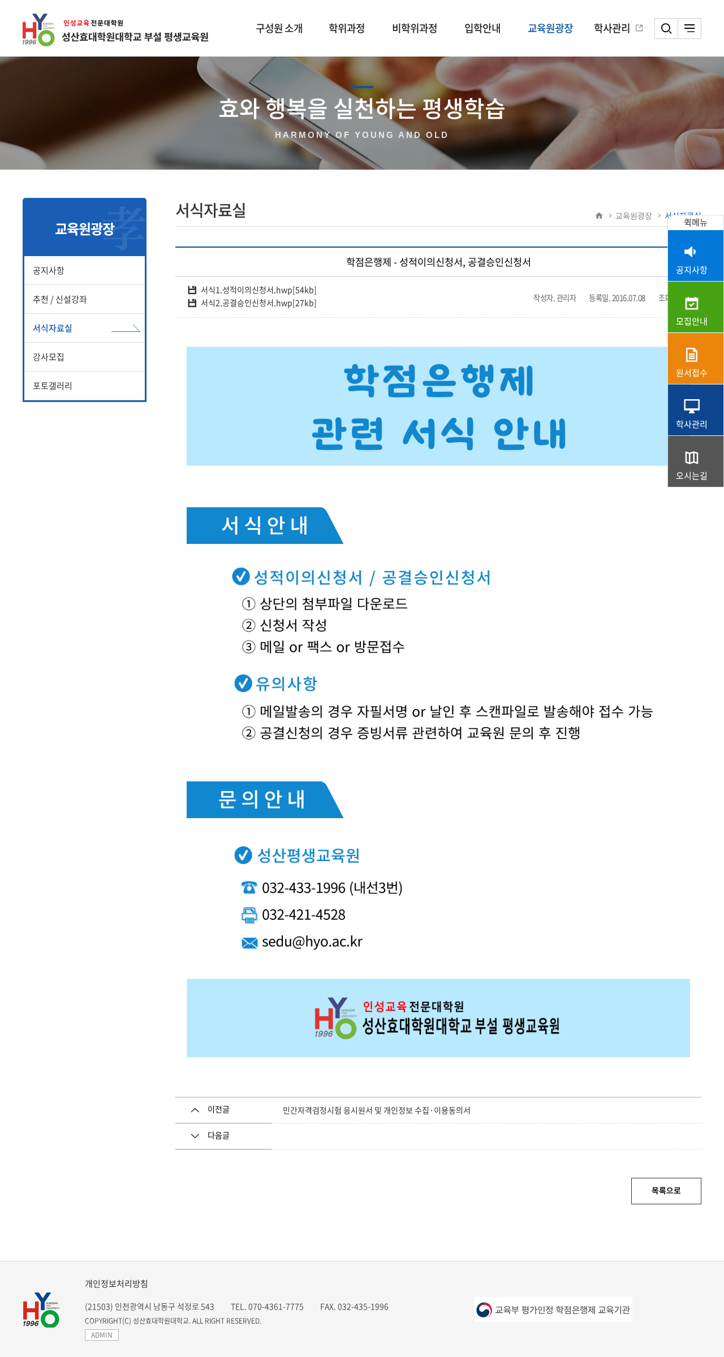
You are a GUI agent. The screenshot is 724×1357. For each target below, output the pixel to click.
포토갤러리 (52, 385)
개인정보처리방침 (116, 1283)
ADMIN (102, 1335)
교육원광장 (550, 28)
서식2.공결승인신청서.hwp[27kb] (259, 302)
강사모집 (48, 357)
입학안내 (482, 28)
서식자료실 (52, 328)
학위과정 (347, 28)
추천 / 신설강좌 (60, 299)
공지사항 (48, 270)
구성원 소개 (279, 28)
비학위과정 (414, 28)
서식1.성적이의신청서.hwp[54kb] (259, 289)
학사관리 (612, 28)
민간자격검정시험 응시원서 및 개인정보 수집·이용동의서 (377, 1110)
